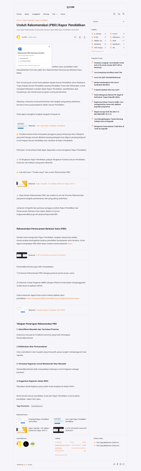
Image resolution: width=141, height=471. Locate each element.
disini (70, 243)
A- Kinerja (97, 34)
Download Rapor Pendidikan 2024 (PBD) (50, 310)
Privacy (19, 14)
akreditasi (97, 44)
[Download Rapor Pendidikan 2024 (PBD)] (22, 312)
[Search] (123, 14)
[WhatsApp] (114, 464)
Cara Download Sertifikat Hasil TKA (108, 72)
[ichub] (32, 446)
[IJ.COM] (19, 446)
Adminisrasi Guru (117, 37)
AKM (114, 41)
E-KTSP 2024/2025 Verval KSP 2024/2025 (51, 255)
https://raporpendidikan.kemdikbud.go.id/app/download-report (53, 298)
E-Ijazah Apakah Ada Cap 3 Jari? (106, 90)
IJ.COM (70, 7)
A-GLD (115, 34)
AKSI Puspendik (99, 48)
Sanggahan (36, 14)
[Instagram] (121, 464)
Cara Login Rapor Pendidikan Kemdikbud (50, 126)
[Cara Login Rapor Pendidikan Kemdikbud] (22, 128)
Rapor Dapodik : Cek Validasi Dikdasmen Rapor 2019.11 (56, 184)
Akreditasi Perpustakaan (117, 44)
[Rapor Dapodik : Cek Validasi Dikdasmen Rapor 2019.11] (22, 186)
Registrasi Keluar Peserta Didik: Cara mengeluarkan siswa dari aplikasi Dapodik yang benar (108, 104)
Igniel (25, 465)
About (27, 14)
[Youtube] (124, 464)
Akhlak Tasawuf (99, 41)
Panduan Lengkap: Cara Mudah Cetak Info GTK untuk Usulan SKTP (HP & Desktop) (109, 65)
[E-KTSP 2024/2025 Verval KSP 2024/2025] (22, 257)
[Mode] (119, 14)
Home (63, 14)
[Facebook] (117, 464)
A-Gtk (96, 37)
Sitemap (46, 14)
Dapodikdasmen (37, 406)
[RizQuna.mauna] (26, 446)
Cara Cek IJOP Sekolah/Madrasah (107, 77)
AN (114, 48)
